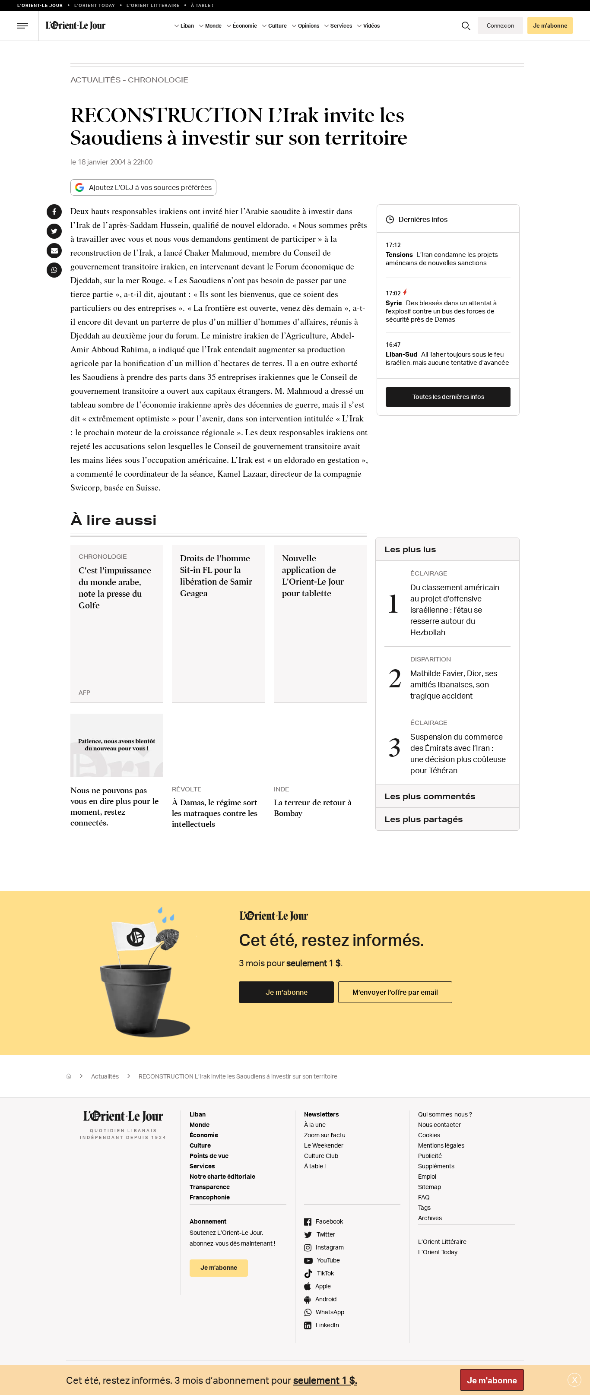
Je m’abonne (287, 992)
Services (202, 1166)
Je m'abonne (492, 1380)
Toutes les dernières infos (448, 396)
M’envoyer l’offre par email (395, 992)
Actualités (95, 79)
